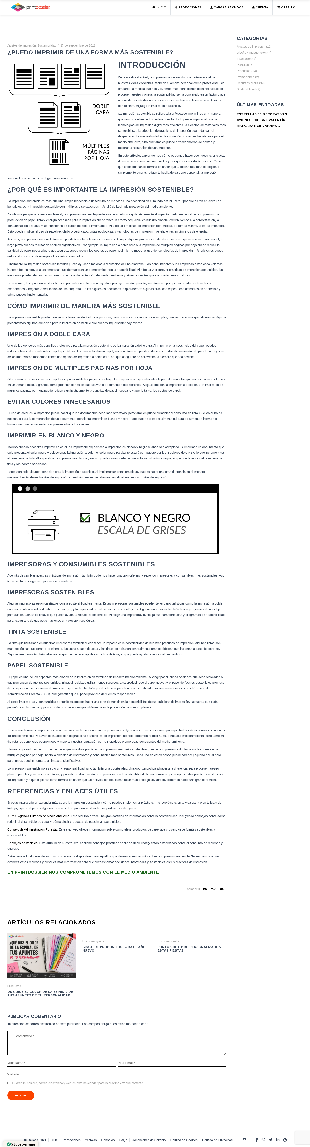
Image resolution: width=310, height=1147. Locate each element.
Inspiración (244, 58)
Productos (14, 986)
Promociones (245, 77)
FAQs (123, 1140)
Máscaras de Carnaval (259, 125)
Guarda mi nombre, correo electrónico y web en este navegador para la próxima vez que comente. (78, 1083)
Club (54, 1140)
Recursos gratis (93, 941)
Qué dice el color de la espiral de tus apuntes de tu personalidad (40, 993)
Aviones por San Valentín (261, 120)
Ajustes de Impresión (21, 45)
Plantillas (243, 64)
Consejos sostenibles (22, 843)
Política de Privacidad (217, 1140)
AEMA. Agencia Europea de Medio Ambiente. (38, 816)
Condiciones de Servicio (149, 1140)
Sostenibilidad (47, 45)
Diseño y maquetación (252, 52)
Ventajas (91, 1140)
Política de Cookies (184, 1140)
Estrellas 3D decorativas (262, 114)
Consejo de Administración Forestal (32, 829)
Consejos (108, 1140)
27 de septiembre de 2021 (78, 45)
